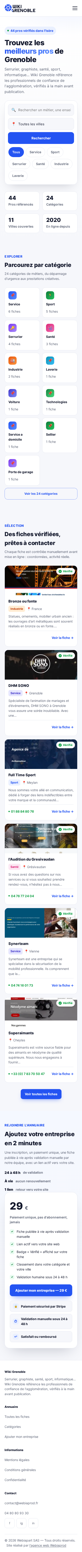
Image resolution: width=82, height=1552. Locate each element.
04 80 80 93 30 (17, 1513)
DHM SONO (18, 685)
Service (35, 152)
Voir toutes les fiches (41, 1094)
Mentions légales (17, 1460)
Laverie (18, 176)
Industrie (61, 164)
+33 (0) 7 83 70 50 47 (28, 1074)
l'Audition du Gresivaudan (31, 859)
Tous (16, 152)
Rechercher (41, 138)
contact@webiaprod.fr (21, 1503)
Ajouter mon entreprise (21, 1437)
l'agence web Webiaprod (47, 1545)
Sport (55, 152)
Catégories (13, 1427)
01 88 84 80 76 (22, 811)
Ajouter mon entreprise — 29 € (41, 1290)
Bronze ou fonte (22, 601)
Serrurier (19, 164)
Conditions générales (20, 1470)
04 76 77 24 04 (22, 896)
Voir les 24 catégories (41, 493)
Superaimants (21, 1033)
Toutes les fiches (17, 1417)
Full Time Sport (22, 775)
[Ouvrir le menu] (75, 8)
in (33, 1523)
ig (21, 1523)
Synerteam (18, 943)
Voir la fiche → (63, 638)
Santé (40, 164)
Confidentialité (15, 1480)
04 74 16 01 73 (22, 985)
